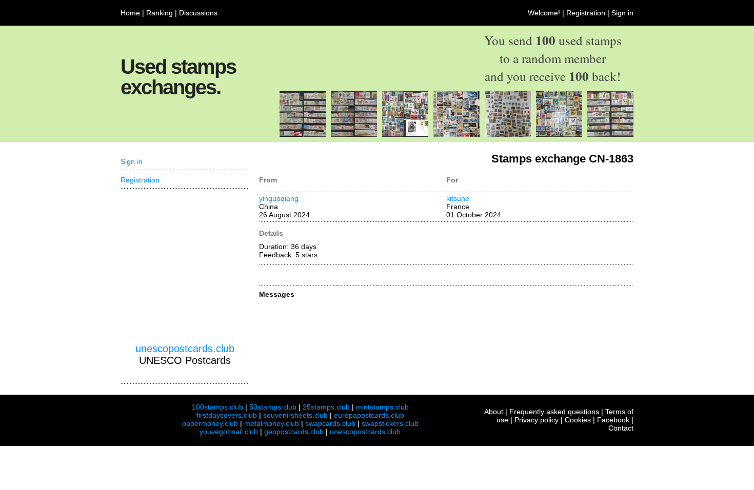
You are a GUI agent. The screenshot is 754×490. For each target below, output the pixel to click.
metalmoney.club (271, 423)
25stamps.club (326, 407)
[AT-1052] (405, 134)
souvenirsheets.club (295, 415)
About (493, 411)
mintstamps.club (382, 407)
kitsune (457, 198)
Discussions (198, 13)
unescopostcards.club (184, 348)
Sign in (622, 13)
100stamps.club (217, 407)
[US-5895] (559, 134)
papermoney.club (210, 423)
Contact (620, 428)
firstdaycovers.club (226, 415)
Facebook (613, 420)
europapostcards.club (369, 415)
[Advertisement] (185, 266)
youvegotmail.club (229, 431)
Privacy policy (536, 420)
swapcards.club (330, 423)
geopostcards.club (294, 431)
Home (130, 13)
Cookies (578, 420)
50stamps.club (272, 407)
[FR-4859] (303, 134)
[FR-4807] (456, 134)
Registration (585, 13)
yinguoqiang (279, 198)
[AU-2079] (508, 134)
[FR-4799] (354, 134)
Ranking (159, 13)
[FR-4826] (610, 134)
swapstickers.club (390, 423)
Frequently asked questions (554, 411)
